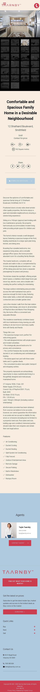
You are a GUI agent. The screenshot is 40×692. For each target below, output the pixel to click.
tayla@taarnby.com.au (25, 533)
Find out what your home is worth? (20, 582)
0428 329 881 (23, 530)
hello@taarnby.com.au (12, 667)
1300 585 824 (9, 663)
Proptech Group (28, 690)
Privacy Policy (11, 690)
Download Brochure (19, 181)
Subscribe (19, 612)
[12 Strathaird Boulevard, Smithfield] (20, 23)
